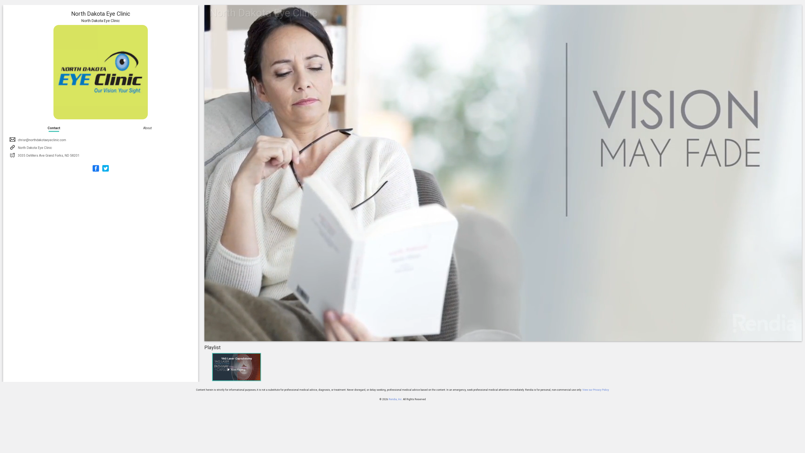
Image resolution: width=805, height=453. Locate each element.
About (147, 128)
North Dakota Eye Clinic (35, 148)
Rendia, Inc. (395, 399)
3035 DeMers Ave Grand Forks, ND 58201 (48, 156)
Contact (54, 128)
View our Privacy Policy (595, 389)
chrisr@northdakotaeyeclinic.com (42, 140)
